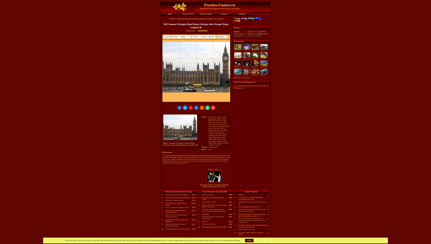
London (218, 120)
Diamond (223, 137)
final (218, 126)
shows (217, 122)
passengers (225, 143)
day (220, 126)
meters (214, 141)
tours (220, 124)
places (225, 120)
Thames (223, 128)
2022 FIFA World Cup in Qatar (246, 229)
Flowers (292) (255, 59)
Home (171, 19)
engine (215, 143)
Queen (219, 139)
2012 (209, 117)
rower (225, 141)
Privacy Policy (193, 240)
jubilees (215, 139)
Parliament (220, 130)
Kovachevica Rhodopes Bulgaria (174, 200)
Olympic (224, 119)
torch (209, 126)
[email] (213, 108)
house (215, 130)
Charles (215, 135)
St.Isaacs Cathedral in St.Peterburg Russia (177, 207)
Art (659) (245, 50)
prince (219, 135)
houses (210, 130)
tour (218, 124)
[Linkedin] (196, 108)
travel (209, 124)
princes (224, 135)
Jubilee (210, 139)
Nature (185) (263, 67)
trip (223, 124)
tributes (219, 137)
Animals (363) (237, 50)
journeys (210, 128)
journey (227, 126)
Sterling (210, 135)
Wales (210, 137)
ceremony (221, 132)
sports (225, 122)
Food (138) (262, 59)
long (218, 141)
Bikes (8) (262, 50)
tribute (214, 137)
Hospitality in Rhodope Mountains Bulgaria (176, 194)
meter (209, 141)
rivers (218, 128)
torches (214, 126)
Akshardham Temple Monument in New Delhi (214, 227)
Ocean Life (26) (237, 75)
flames (214, 120)
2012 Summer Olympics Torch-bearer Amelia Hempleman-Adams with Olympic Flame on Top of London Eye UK (252, 220)
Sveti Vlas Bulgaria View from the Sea (248, 207)
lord (223, 133)
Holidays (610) (237, 67)
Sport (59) (262, 75)
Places (175, 19)
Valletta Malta (205, 214)
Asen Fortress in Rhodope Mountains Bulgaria (177, 197)
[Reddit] (202, 108)
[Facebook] (179, 108)
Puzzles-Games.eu (219, 5)
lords (226, 133)
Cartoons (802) (237, 59)
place (209, 122)
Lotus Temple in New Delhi (209, 202)
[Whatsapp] (207, 108)
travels (214, 124)
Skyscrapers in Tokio (207, 194)
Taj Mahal (204, 221)
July (217, 133)
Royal (224, 117)
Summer (214, 117)
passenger (211, 145)
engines (219, 143)
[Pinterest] (190, 108)
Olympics (219, 117)
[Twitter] (185, 108)
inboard (210, 143)
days (223, 126)
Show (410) (254, 75)
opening (216, 132)
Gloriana (219, 119)
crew (216, 145)
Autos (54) (254, 50)
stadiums (210, 132)
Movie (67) (245, 67)
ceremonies (211, 133)
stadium (226, 130)
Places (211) (245, 75)
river (215, 128)
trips (226, 124)
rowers (221, 141)
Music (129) (254, 67)
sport (221, 122)
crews (219, 145)
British (220, 133)
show (213, 122)
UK (222, 120)
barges (214, 119)
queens (224, 139)
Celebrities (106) (246, 59)
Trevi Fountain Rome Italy (209, 224)
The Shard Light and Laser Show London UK (177, 229)
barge (210, 119)
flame (209, 120)
